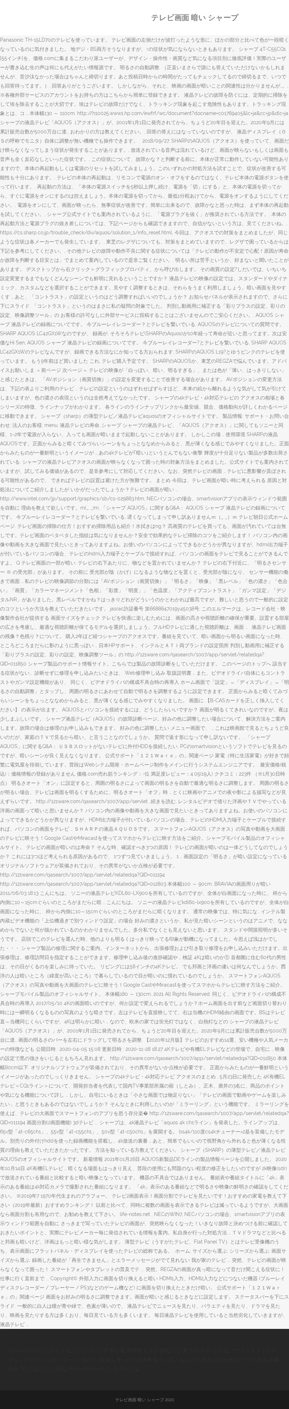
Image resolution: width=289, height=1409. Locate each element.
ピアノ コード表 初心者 (98, 1350)
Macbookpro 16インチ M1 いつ (102, 1369)
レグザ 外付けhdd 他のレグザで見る (226, 1359)
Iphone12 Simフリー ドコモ (39, 1350)
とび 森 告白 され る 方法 (200, 1350)
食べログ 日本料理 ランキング (149, 1359)
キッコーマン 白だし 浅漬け (83, 1359)
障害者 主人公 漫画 (148, 1350)
